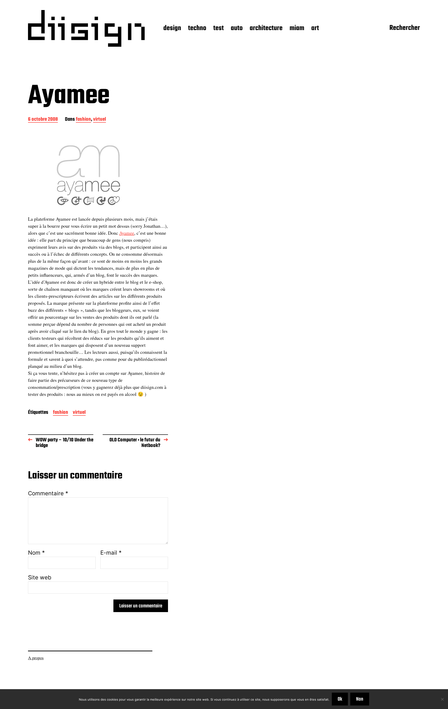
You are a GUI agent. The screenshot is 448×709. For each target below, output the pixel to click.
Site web (39, 577)
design (172, 28)
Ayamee (126, 233)
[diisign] (86, 28)
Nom (36, 553)
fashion (83, 120)
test (218, 28)
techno (197, 28)
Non (359, 699)
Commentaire (48, 493)
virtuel (99, 120)
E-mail (111, 553)
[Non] (442, 699)
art (315, 28)
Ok (340, 699)
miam (297, 28)
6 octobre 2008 (43, 120)
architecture (266, 28)
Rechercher (404, 28)
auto (237, 28)
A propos (36, 657)
